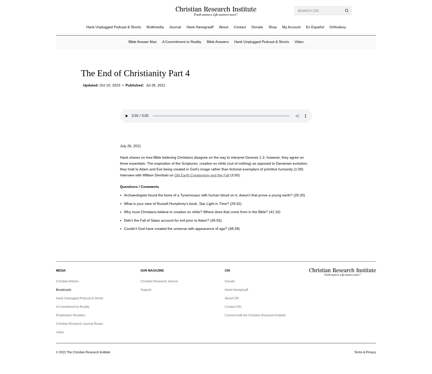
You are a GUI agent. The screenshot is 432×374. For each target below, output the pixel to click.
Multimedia (155, 27)
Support (145, 290)
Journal (175, 27)
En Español (315, 27)
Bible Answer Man (142, 42)
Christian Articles (67, 281)
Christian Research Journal (159, 281)
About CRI (232, 298)
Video (299, 42)
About (223, 27)
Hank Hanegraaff (200, 27)
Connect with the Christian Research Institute (255, 315)
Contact (240, 27)
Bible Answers (218, 42)
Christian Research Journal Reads (79, 324)
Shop (272, 27)
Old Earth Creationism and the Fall (201, 175)
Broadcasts (63, 290)
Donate (257, 27)
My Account (291, 27)
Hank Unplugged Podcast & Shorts (113, 27)
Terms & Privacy (365, 352)
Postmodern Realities (70, 315)
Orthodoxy (338, 27)
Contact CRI (233, 307)
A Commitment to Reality (181, 42)
